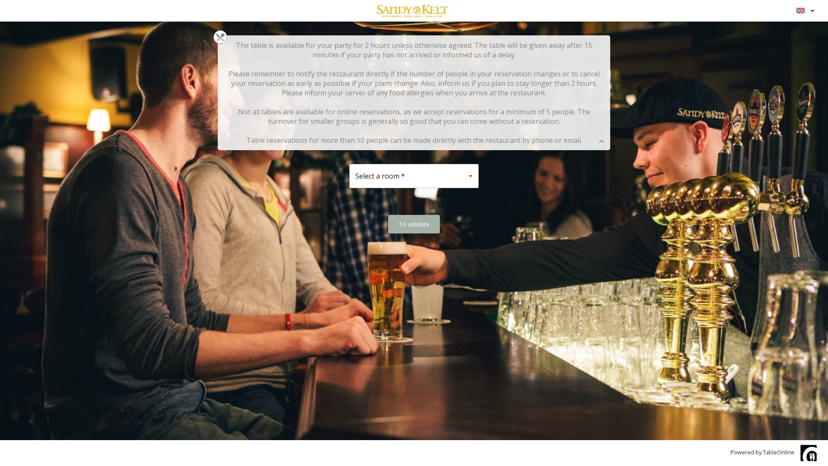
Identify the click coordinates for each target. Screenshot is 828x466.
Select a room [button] (380, 176)
